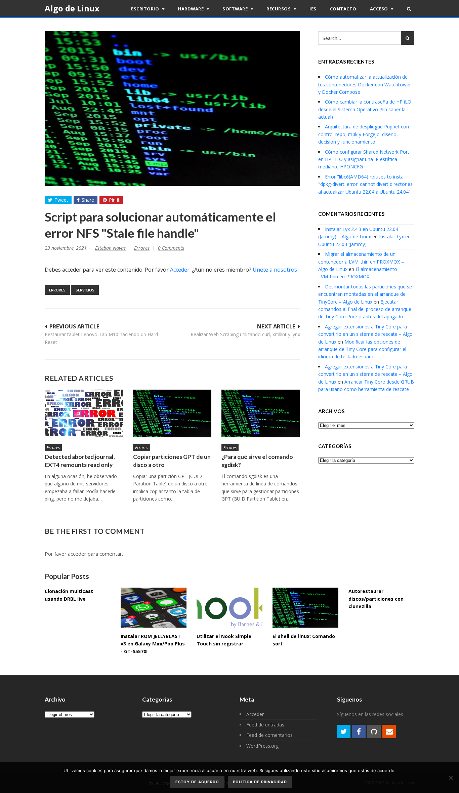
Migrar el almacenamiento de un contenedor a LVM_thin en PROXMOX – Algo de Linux (361, 261)
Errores (142, 248)
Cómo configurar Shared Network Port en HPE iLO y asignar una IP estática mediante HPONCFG (363, 159)
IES (313, 9)
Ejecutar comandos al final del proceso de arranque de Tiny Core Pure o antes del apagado (364, 309)
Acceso (379, 9)
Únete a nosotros (275, 269)
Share (88, 200)
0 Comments (171, 248)
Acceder (180, 269)
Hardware (191, 9)
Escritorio (145, 9)
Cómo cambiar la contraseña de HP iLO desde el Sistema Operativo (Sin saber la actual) (364, 109)
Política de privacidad (260, 782)
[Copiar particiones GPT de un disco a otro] (172, 413)
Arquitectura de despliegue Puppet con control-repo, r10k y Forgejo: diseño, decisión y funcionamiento (363, 134)
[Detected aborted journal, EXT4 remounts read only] (84, 413)
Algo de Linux (72, 8)
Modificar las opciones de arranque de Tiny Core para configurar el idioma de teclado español (362, 349)
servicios (85, 289)
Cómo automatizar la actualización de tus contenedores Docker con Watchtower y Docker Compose (364, 84)
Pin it (114, 200)
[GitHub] (374, 731)
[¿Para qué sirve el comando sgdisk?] (260, 413)
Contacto (343, 9)
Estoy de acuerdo (197, 782)
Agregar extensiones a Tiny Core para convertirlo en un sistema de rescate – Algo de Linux (365, 334)
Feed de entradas (265, 724)
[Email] (389, 731)
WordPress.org (262, 746)
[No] (450, 777)
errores (57, 289)
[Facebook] (359, 731)
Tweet (61, 200)
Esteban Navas (110, 248)
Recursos (279, 9)
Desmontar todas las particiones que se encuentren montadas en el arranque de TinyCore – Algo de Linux (365, 294)
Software (235, 9)
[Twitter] (343, 731)
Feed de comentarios (269, 735)
